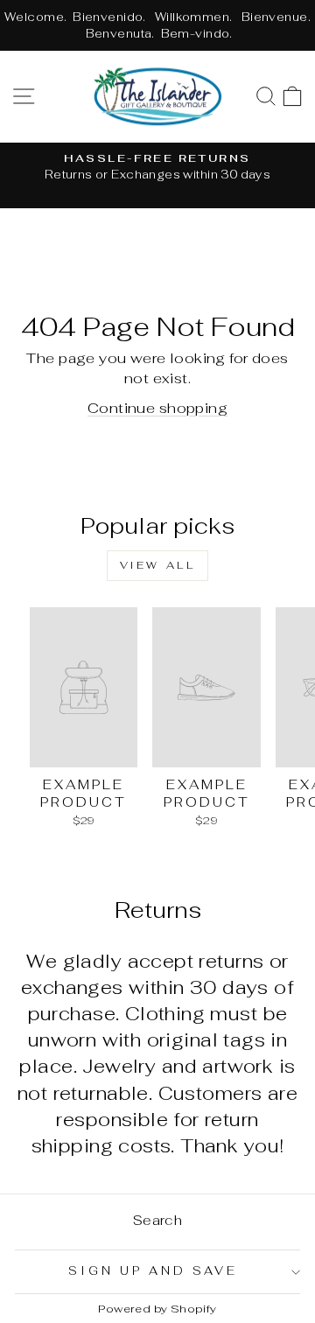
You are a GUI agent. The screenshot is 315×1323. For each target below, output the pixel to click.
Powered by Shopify (157, 1308)
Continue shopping (158, 407)
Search (157, 1220)
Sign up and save (153, 1271)
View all (158, 565)
